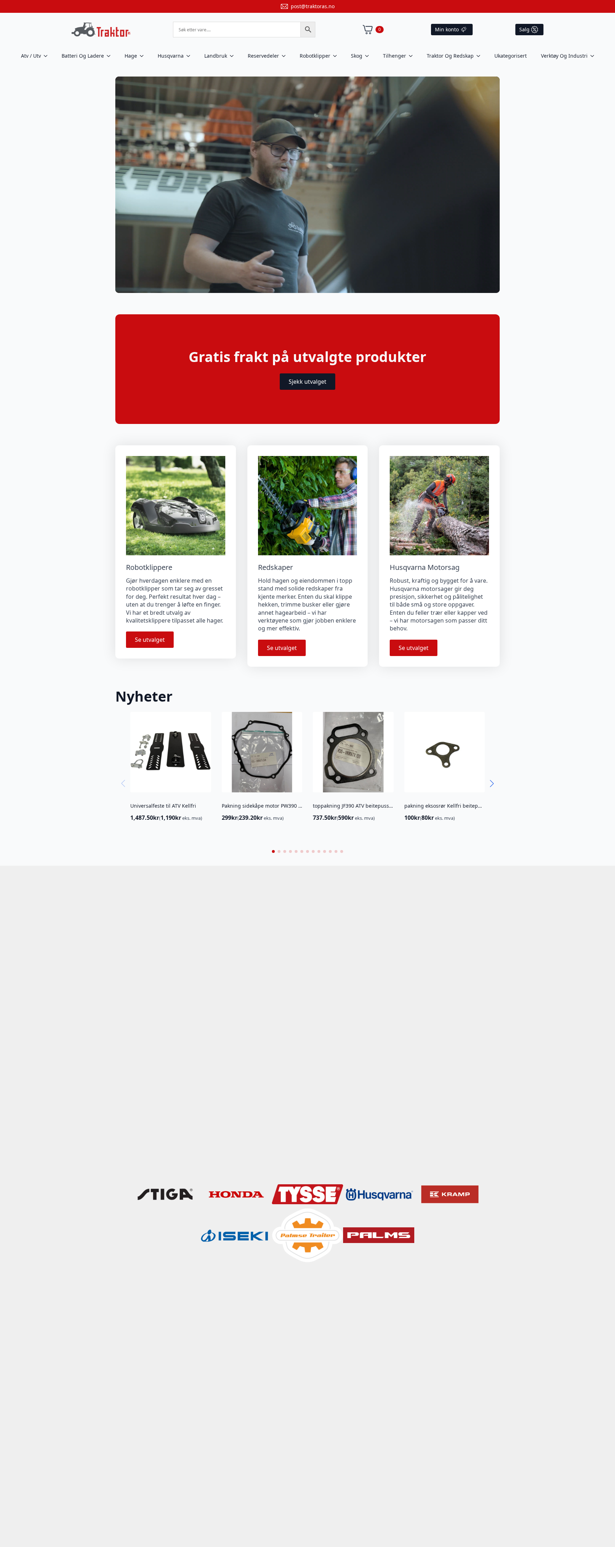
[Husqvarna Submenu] (190, 55)
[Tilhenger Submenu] (413, 55)
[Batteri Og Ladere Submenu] (110, 55)
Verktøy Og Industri (564, 55)
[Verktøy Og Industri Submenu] (594, 55)
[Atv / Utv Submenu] (47, 55)
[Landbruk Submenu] (234, 55)
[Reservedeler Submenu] (286, 55)
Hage (131, 55)
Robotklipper (315, 55)
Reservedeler (263, 55)
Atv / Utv (31, 55)
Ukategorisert (510, 55)
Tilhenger (394, 55)
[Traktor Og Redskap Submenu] (480, 55)
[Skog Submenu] (369, 55)
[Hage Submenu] (144, 55)
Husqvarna (171, 55)
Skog (356, 55)
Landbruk (215, 55)
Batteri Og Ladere (83, 55)
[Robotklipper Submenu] (337, 55)
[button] (491, 783)
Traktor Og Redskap (450, 55)
